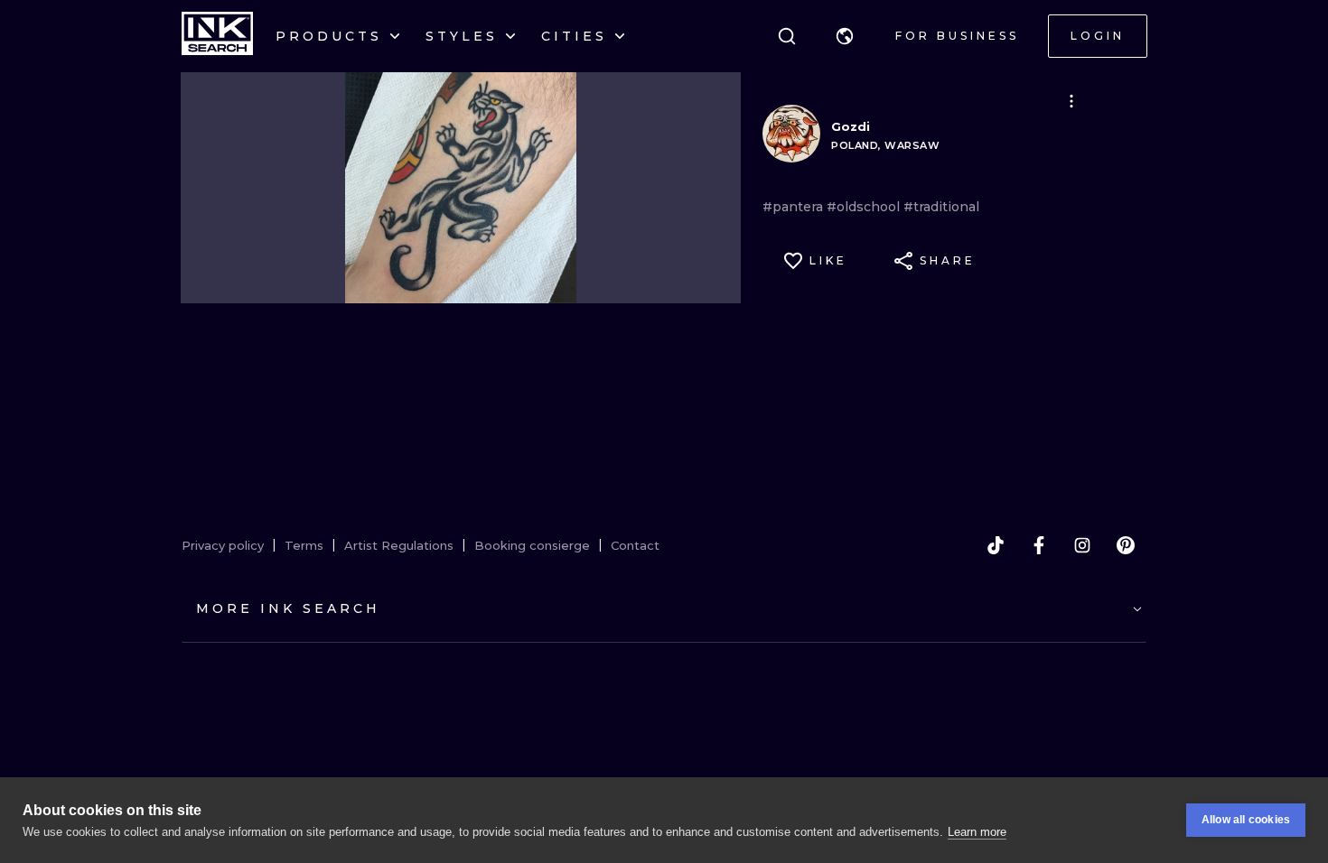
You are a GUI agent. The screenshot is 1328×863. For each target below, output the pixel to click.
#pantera (794, 207)
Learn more (977, 832)
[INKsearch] (217, 36)
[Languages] (844, 36)
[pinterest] (1125, 545)
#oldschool (865, 207)
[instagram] (1082, 545)
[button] (844, 36)
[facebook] (1039, 545)
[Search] (787, 36)
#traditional (941, 207)
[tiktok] (995, 545)
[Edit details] (1071, 101)
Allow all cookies (1246, 819)
